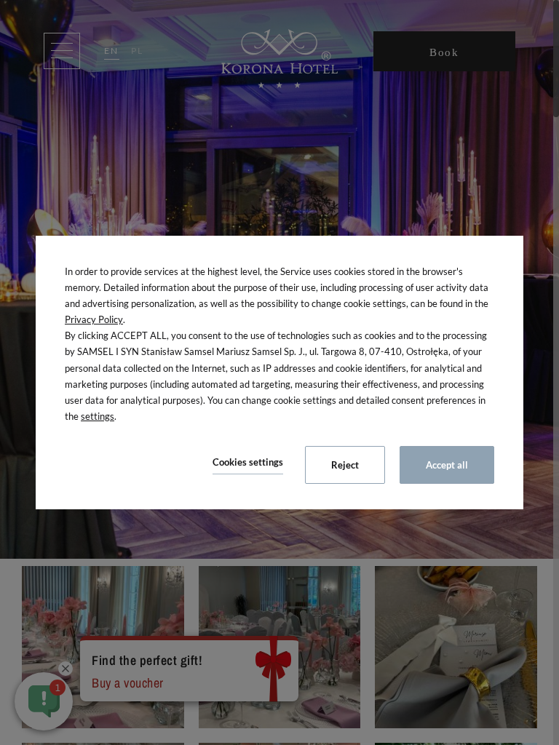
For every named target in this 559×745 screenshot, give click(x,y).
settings (97, 416)
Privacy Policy (94, 319)
